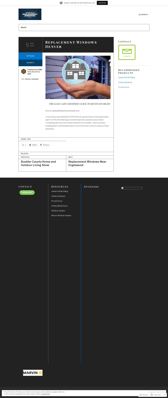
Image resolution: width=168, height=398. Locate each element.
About (23, 27)
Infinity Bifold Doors (59, 206)
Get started (102, 3)
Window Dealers (58, 211)
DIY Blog (30, 56)
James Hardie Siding (126, 77)
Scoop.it (30, 63)
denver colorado (32, 79)
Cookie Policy (46, 394)
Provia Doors (123, 87)
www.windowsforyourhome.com (65, 111)
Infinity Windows (125, 82)
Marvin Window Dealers (61, 215)
